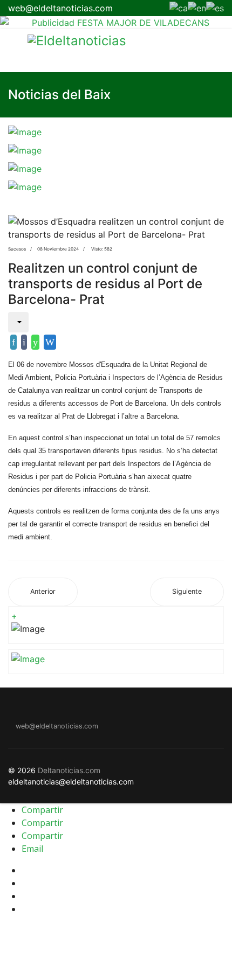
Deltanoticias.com (69, 770)
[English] (197, 7)
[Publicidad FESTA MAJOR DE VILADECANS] (116, 22)
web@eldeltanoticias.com (60, 8)
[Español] (215, 7)
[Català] (178, 7)
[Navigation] (12, 50)
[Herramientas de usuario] (18, 322)
